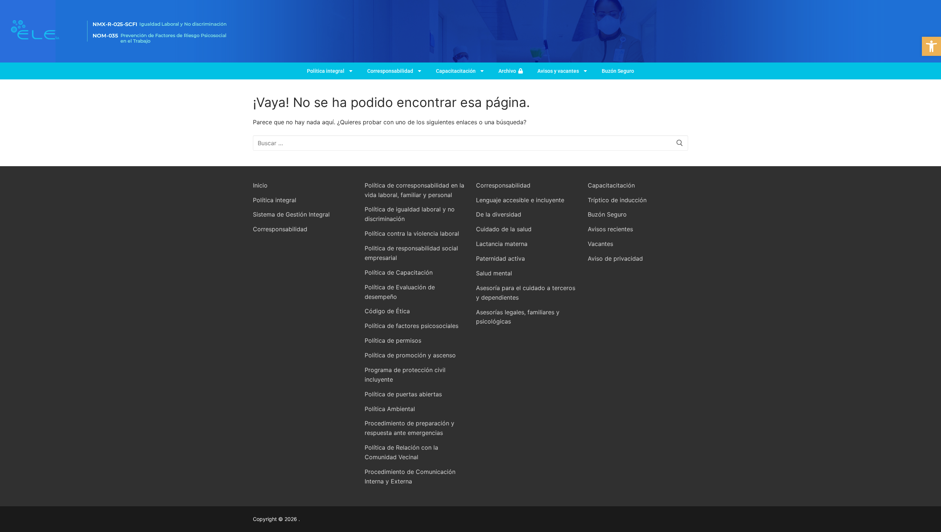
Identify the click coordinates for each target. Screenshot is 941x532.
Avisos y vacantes (558, 71)
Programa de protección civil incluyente (405, 374)
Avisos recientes (610, 229)
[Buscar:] (470, 143)
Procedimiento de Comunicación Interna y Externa (410, 476)
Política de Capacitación (399, 272)
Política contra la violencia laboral (412, 233)
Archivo (508, 71)
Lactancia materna (501, 243)
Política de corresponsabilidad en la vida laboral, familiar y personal (414, 190)
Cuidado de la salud (504, 229)
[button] (931, 46)
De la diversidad (498, 214)
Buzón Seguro (618, 71)
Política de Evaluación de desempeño (400, 291)
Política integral (325, 71)
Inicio (260, 185)
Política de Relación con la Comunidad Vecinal (401, 452)
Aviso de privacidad (615, 258)
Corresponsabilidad (390, 71)
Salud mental (494, 273)
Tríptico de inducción (617, 200)
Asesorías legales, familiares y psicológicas (517, 316)
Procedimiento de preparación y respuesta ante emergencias (409, 427)
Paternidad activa (500, 258)
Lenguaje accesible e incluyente (520, 200)
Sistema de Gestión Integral (291, 214)
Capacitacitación (456, 71)
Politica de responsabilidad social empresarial (411, 252)
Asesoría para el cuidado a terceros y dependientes (525, 292)
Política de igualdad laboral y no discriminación (410, 214)
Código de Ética (387, 311)
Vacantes (600, 243)
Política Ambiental (390, 409)
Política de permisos (393, 340)
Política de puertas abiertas (403, 394)
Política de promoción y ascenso (410, 355)
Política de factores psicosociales (411, 325)
